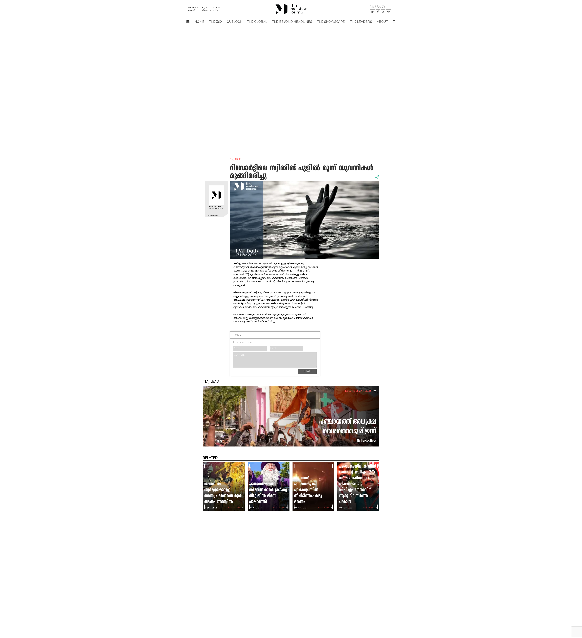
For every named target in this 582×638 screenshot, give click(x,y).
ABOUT (382, 21)
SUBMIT (307, 371)
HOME (199, 21)
